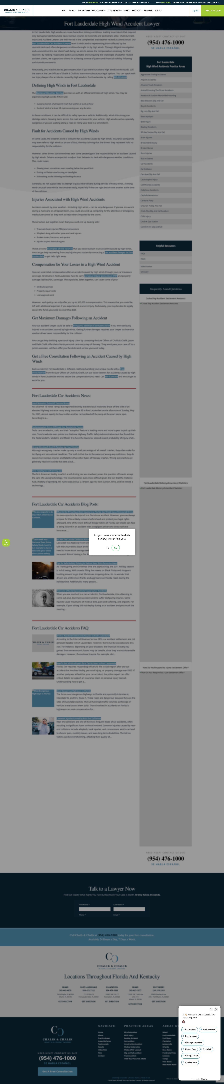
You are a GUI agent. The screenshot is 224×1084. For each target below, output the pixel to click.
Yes (115, 548)
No (108, 548)
